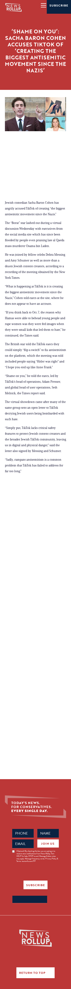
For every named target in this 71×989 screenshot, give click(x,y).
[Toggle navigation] (43, 5)
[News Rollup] (13, 7)
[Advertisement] (35, 167)
